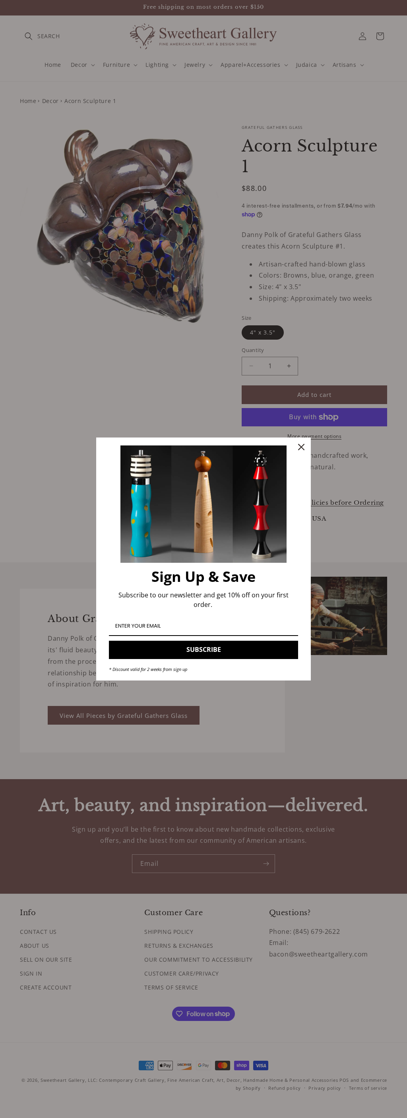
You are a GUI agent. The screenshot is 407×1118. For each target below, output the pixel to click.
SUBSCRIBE (203, 649)
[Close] (301, 447)
